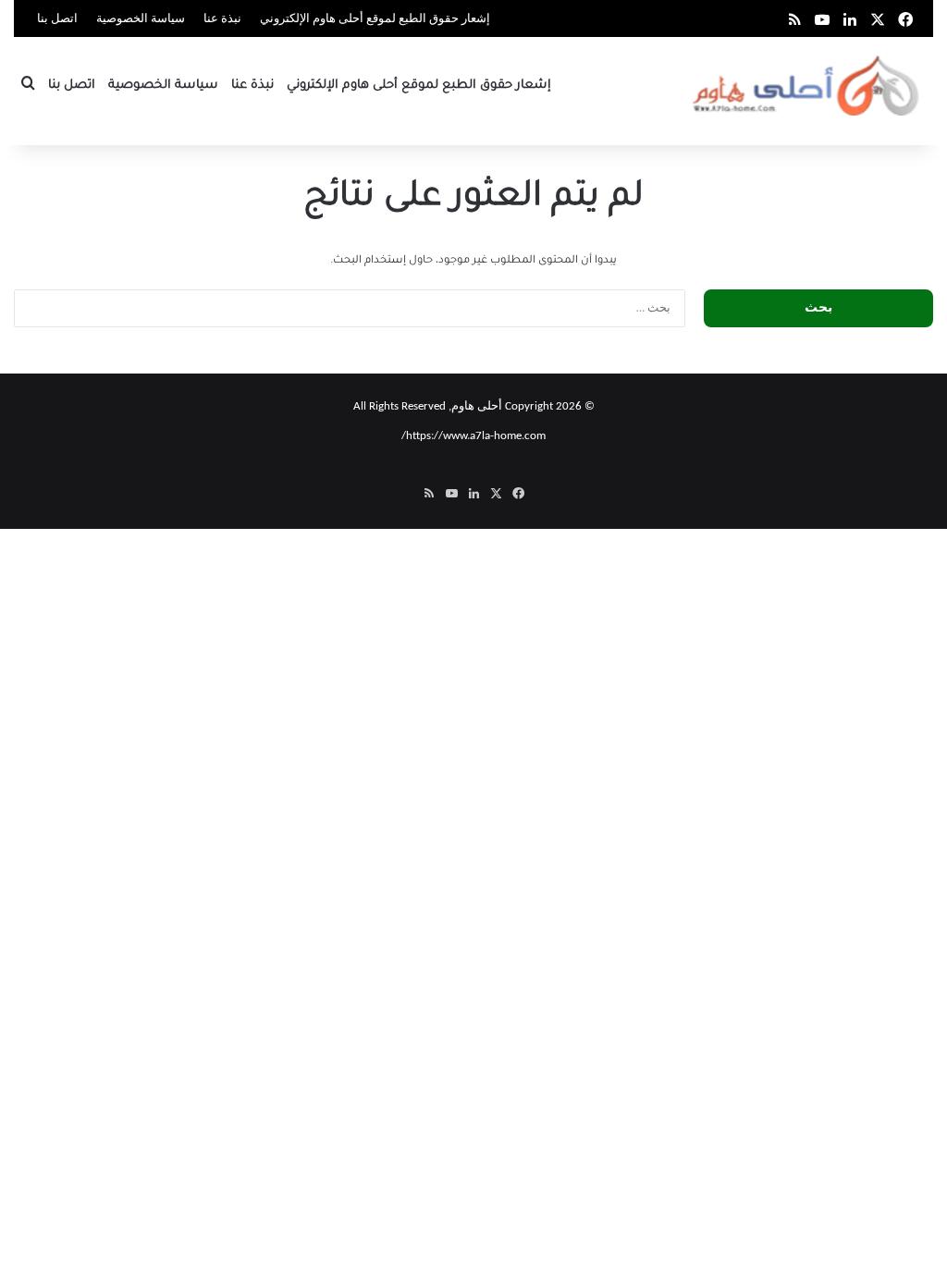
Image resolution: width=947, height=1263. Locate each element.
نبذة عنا (222, 19)
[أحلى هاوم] (808, 85)
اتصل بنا (57, 19)
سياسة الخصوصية (140, 19)
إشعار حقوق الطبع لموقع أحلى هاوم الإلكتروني (375, 19)
